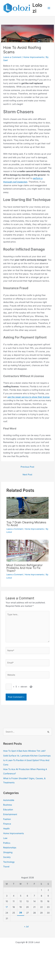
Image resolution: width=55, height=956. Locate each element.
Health (6, 828)
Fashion (7, 819)
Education (8, 809)
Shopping (7, 852)
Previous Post (27, 467)
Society (7, 857)
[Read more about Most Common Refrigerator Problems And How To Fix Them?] (27, 550)
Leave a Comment (12, 57)
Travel (6, 866)
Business (7, 805)
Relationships (9, 847)
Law (5, 838)
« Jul (26, 926)
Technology (9, 862)
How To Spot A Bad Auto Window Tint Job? (24, 751)
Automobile (8, 800)
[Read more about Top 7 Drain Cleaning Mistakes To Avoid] (27, 507)
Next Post (27, 474)
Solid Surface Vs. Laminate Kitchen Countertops (27, 755)
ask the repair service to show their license (28, 397)
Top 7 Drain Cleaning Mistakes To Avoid (26, 524)
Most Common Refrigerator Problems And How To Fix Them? (24, 567)
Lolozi (37, 8)
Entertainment (10, 814)
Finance (7, 824)
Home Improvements (33, 57)
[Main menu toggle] (49, 8)
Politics (6, 843)
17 (7, 907)
